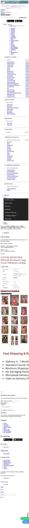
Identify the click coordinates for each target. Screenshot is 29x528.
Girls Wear (9, 124)
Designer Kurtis (10, 63)
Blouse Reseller (10, 174)
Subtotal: (3, 13)
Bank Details (7, 429)
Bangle (8, 146)
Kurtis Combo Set (11, 82)
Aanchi (12, 44)
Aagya (12, 39)
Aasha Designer (14, 48)
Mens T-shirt (10, 109)
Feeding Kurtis (10, 62)
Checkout (8, 15)
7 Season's (13, 36)
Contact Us (8, 2)
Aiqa (12, 55)
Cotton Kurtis (10, 65)
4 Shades (13, 32)
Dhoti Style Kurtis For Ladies (14, 92)
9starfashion (13, 37)
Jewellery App (10, 160)
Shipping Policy (7, 462)
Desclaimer (6, 464)
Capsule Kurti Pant (11, 74)
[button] (14, 526)
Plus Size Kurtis (10, 77)
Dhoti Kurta (10, 112)
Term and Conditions (8, 465)
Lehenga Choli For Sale (12, 176)
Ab (11, 51)
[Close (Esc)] (1, 391)
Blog (5, 428)
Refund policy (7, 461)
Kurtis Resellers (10, 171)
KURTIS (8, 60)
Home (5, 24)
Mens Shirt (9, 106)
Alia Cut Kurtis (10, 89)
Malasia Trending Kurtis (12, 83)
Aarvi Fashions (14, 47)
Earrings (9, 148)
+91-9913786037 (6, 1)
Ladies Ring (10, 156)
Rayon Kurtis (10, 79)
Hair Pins (9, 159)
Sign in (12, 2)
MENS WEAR (9, 102)
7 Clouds (13, 35)
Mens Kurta (10, 104)
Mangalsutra (10, 145)
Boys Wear (9, 123)
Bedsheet (8, 132)
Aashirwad (13, 49)
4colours (13, 33)
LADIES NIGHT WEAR (12, 186)
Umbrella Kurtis (11, 96)
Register (17, 2)
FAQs (5, 466)
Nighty (8, 190)
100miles (13, 29)
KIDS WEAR (9, 121)
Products (6, 223)
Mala (8, 153)
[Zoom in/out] (2, 391)
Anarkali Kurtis (10, 86)
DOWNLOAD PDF (7, 293)
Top (8, 88)
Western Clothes (11, 179)
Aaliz (12, 43)
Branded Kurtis (10, 94)
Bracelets (9, 142)
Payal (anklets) (10, 151)
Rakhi (8, 154)
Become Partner (7, 427)
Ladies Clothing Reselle (12, 168)
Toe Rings (9, 157)
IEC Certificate (7, 432)
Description (6, 232)
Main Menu (6, 195)
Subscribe (3, 403)
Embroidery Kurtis (11, 97)
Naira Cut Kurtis (11, 91)
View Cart (3, 15)
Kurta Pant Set (10, 72)
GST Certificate (7, 431)
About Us (6, 424)
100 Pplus (13, 28)
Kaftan (8, 69)
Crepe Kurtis (10, 75)
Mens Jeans (9, 110)
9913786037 (4, 412)
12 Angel (13, 31)
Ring (8, 143)
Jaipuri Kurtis (10, 71)
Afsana (12, 53)
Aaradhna (13, 45)
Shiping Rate (7, 453)
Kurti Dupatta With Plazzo (13, 85)
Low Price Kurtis (11, 80)
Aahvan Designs (14, 40)
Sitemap (5, 468)
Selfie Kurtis (10, 66)
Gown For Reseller (11, 177)
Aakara (12, 41)
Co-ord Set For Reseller (12, 173)
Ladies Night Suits (11, 188)
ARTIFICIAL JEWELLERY (13, 140)
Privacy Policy (7, 460)
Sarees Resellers (11, 170)
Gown (8, 68)
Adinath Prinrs (14, 52)
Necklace (9, 149)
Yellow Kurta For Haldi (12, 107)
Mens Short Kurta (11, 113)
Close (9, 12)
